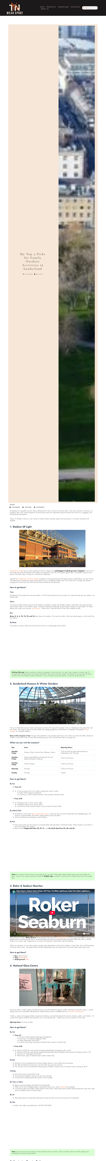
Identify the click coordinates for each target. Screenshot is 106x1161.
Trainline (63, 1087)
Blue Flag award (61, 937)
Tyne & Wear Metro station (40, 814)
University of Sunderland (76, 1011)
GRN (27, 959)
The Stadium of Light (16, 571)
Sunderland (63, 7)
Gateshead (75, 7)
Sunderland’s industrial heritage (28, 579)
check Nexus (36, 608)
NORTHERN (23, 958)
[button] (14, 507)
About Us (45, 9)
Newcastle (51, 7)
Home (42, 7)
